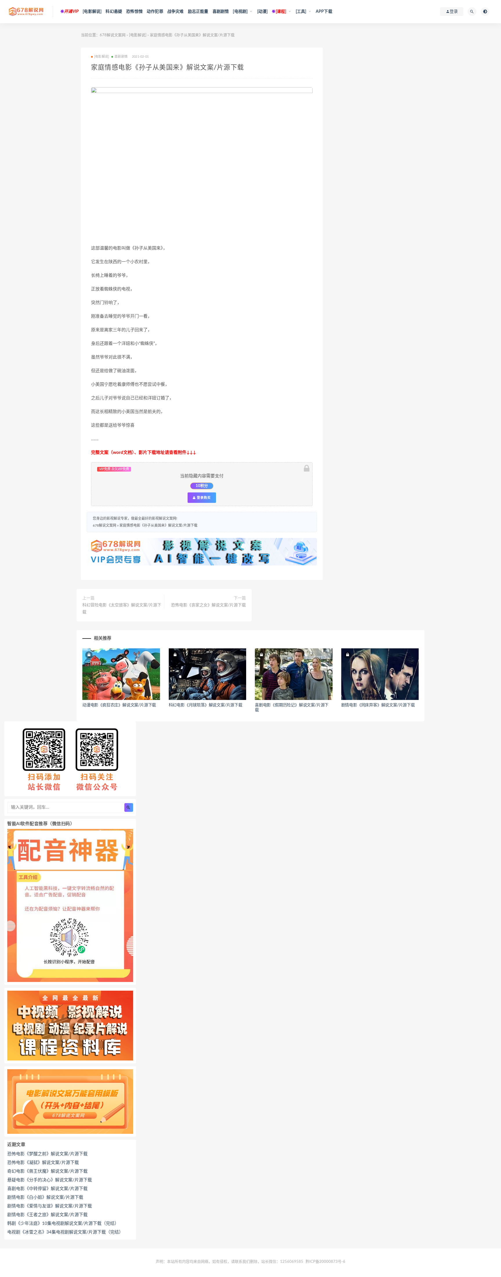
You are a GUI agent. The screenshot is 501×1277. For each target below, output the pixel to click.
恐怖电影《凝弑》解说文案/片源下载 (43, 1162)
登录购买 (203, 497)
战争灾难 (175, 12)
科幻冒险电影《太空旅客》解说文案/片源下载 (121, 608)
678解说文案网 (113, 35)
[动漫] (262, 12)
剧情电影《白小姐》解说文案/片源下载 (45, 1197)
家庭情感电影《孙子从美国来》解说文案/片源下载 (158, 525)
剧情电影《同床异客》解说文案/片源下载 (378, 705)
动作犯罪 (155, 12)
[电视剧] (240, 12)
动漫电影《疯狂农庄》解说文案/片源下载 (119, 705)
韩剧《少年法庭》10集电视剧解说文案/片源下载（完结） (63, 1223)
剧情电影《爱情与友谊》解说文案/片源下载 (49, 1206)
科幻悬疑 (114, 12)
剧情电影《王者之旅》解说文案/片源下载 (47, 1215)
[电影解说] (92, 12)
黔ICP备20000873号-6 (325, 1262)
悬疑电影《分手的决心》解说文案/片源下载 (49, 1180)
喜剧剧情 (221, 12)
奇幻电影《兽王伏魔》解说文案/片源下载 (47, 1171)
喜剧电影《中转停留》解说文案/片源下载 (47, 1189)
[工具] (301, 12)
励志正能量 (198, 12)
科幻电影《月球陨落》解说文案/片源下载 (205, 705)
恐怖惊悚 (134, 12)
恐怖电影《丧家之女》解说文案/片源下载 (208, 605)
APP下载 (324, 12)
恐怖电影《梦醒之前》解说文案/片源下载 (47, 1154)
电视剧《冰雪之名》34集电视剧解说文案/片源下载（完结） (65, 1232)
